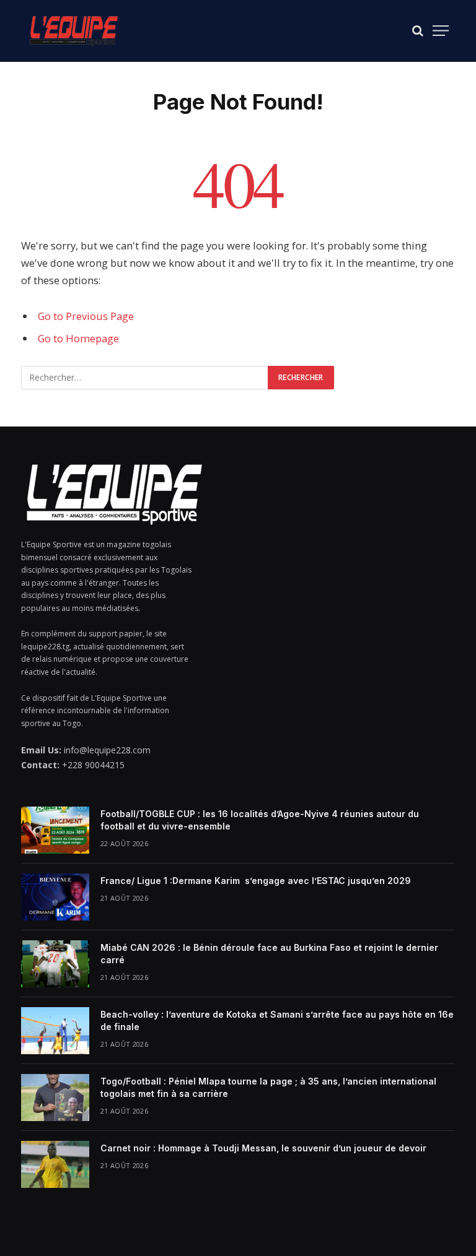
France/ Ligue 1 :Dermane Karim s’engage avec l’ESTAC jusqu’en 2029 (255, 880)
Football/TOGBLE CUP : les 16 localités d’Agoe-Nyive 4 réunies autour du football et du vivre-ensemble (259, 819)
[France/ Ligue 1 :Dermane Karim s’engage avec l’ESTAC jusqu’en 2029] (55, 896)
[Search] (418, 31)
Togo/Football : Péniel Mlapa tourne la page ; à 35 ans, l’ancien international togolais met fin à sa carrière (268, 1087)
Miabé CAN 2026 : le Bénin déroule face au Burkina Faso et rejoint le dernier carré (269, 953)
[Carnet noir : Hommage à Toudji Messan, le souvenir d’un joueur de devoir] (55, 1164)
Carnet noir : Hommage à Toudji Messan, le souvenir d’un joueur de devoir (263, 1148)
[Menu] (441, 31)
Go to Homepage (78, 338)
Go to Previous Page (86, 316)
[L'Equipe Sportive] (73, 30)
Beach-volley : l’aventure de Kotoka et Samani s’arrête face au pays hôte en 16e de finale (277, 1020)
